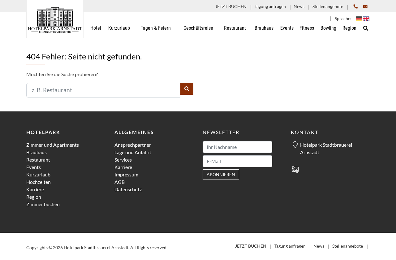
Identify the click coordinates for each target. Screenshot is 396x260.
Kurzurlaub (38, 174)
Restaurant (38, 159)
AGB (119, 182)
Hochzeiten (38, 182)
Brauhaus (36, 152)
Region (33, 197)
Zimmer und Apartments (52, 145)
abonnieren (221, 174)
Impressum (126, 174)
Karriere (35, 189)
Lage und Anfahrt (132, 152)
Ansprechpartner (132, 145)
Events (33, 167)
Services (123, 159)
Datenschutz (128, 189)
